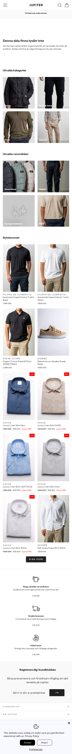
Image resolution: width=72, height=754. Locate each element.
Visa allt (36, 595)
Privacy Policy (32, 736)
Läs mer (36, 625)
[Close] (69, 723)
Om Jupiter (10, 714)
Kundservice (11, 707)
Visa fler (36, 559)
